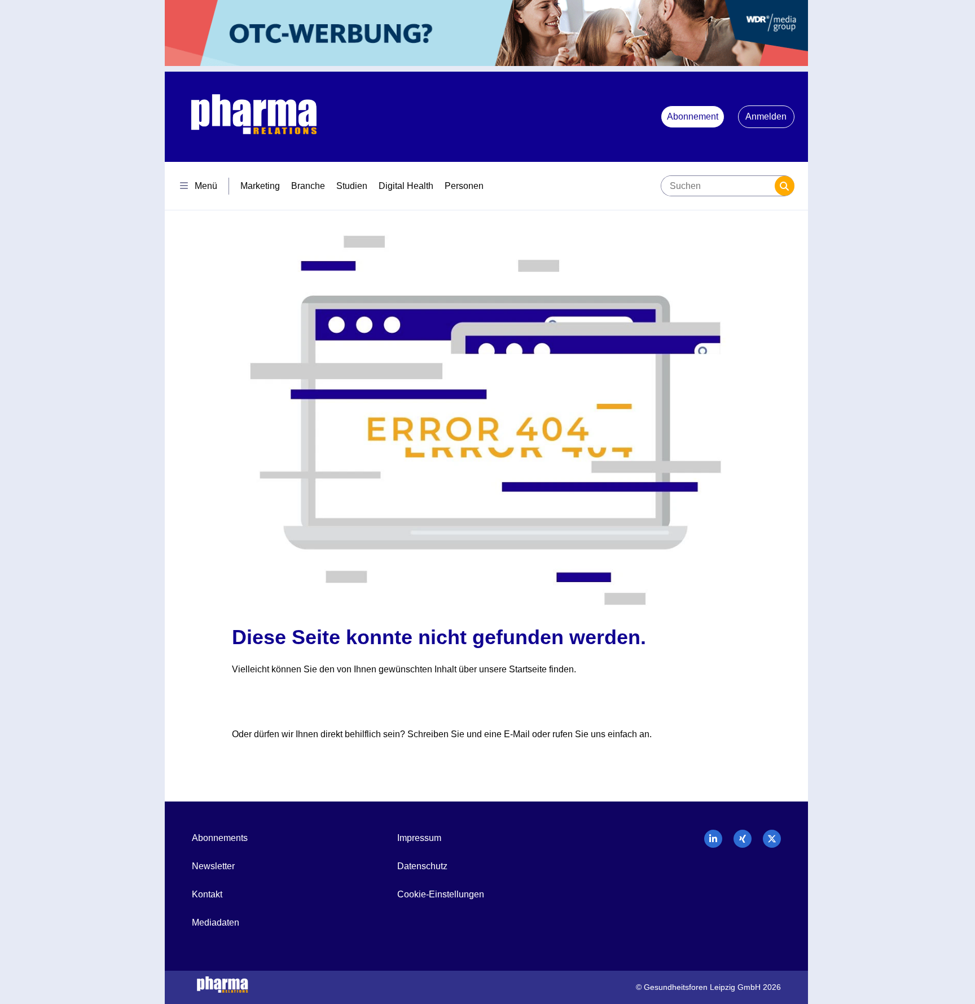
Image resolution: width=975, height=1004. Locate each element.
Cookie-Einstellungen (440, 894)
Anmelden (766, 116)
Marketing (260, 186)
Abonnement (692, 116)
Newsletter (213, 866)
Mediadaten (215, 922)
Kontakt (207, 894)
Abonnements (220, 838)
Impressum (419, 838)
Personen (464, 186)
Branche (308, 186)
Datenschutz (422, 866)
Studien (351, 186)
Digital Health (406, 186)
